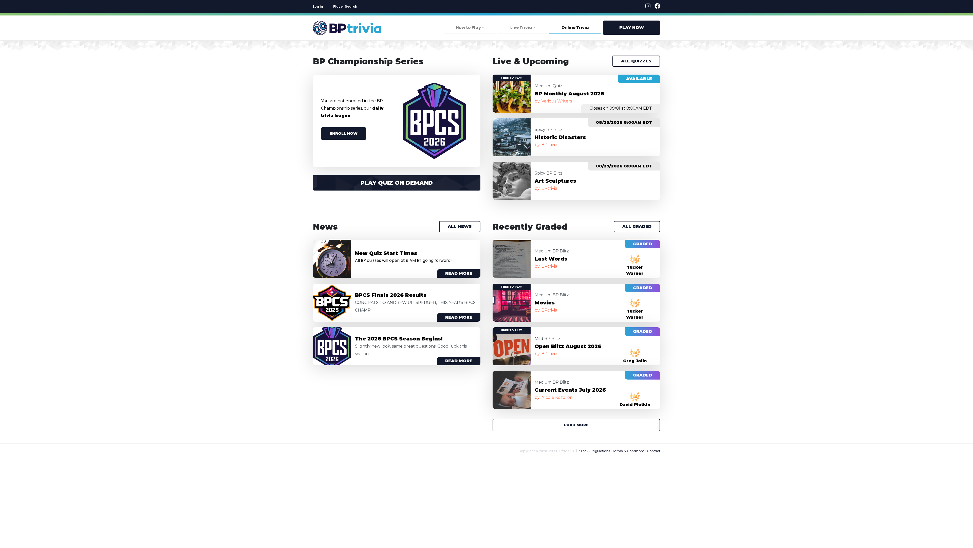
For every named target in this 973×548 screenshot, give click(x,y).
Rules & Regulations (594, 451)
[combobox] (394, 6)
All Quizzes (636, 61)
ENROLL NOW (344, 133)
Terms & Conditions (628, 451)
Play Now (631, 27)
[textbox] (394, 6)
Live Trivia (521, 27)
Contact (653, 451)
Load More (576, 425)
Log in (318, 6)
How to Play (468, 27)
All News (460, 226)
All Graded (636, 226)
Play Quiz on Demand (397, 182)
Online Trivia (575, 27)
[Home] (347, 28)
